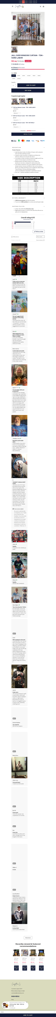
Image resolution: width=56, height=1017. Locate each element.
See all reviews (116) (28, 219)
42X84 (39, 75)
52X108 (28, 75)
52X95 (23, 75)
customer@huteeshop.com (17, 1008)
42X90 (13, 78)
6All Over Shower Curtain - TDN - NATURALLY (23, 122)
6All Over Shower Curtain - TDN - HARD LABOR (24, 115)
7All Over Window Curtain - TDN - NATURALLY (16, 974)
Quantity (13, 82)
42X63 (34, 75)
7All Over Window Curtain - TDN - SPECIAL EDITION (33, 974)
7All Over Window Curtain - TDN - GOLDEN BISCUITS (41, 974)
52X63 (15, 73)
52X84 (18, 75)
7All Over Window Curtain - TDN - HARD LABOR (24, 107)
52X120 (18, 78)
